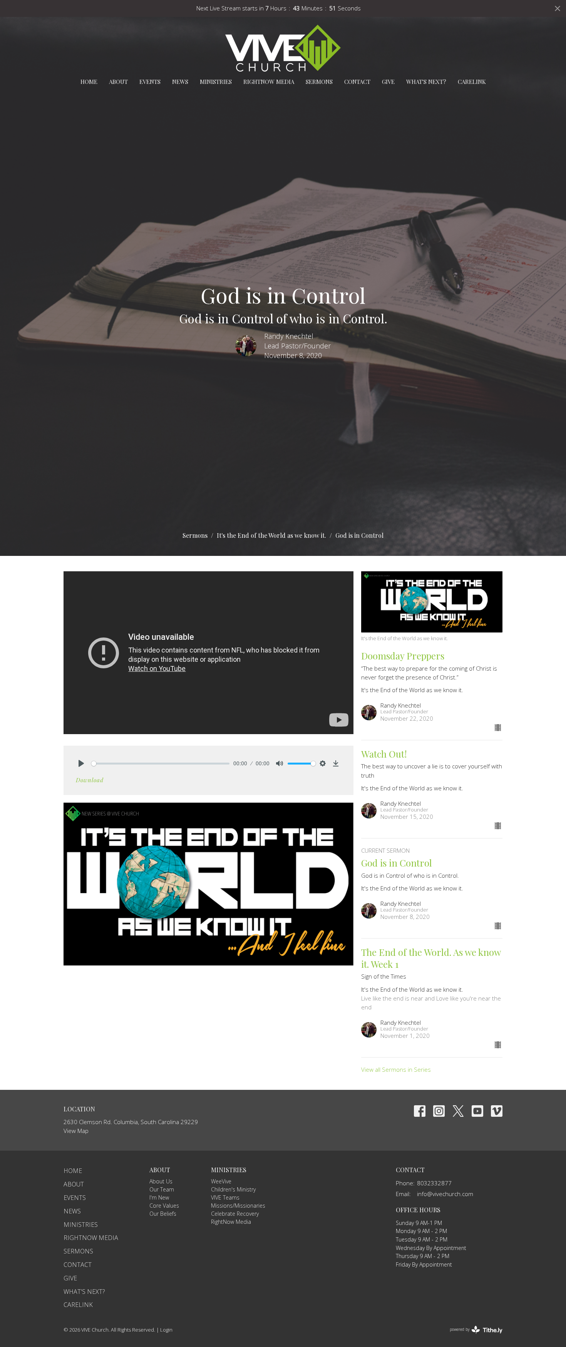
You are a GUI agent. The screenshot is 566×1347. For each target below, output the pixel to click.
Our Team (161, 1189)
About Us (160, 1181)
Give (388, 81)
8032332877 (434, 1183)
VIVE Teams (225, 1197)
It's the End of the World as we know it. (271, 535)
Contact (357, 81)
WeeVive (221, 1181)
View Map (76, 1130)
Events (150, 81)
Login (166, 1329)
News (180, 81)
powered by (472, 1336)
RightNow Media (268, 81)
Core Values (164, 1205)
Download (90, 780)
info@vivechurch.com (445, 1194)
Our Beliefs (162, 1213)
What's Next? (426, 81)
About (118, 81)
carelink (472, 81)
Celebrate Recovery (235, 1213)
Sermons (319, 81)
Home (88, 81)
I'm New (159, 1197)
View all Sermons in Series (396, 1069)
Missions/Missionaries (238, 1205)
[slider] (160, 763)
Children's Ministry (233, 1189)
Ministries (216, 81)
